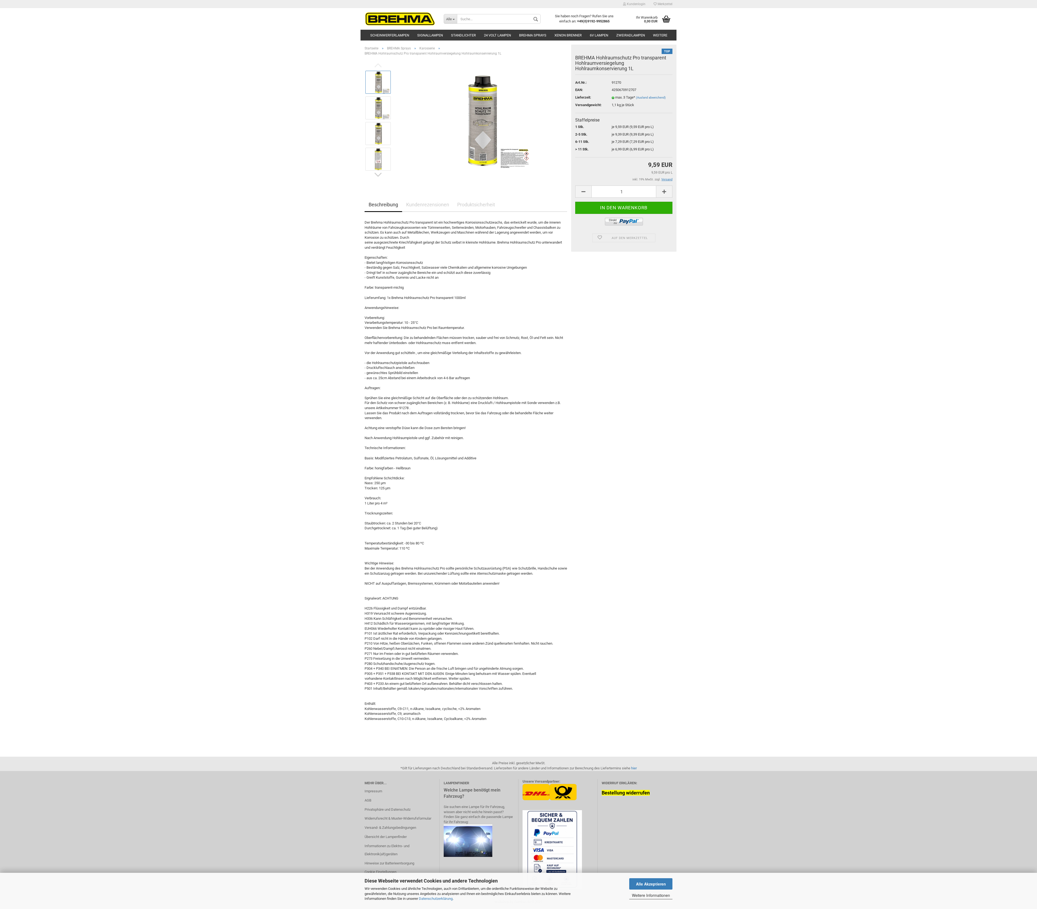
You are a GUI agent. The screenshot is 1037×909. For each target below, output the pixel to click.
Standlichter (463, 35)
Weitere (660, 35)
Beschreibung (383, 204)
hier (634, 768)
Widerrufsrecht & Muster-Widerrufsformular (398, 818)
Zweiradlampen (630, 35)
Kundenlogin (635, 4)
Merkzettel (664, 4)
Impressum (373, 791)
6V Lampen (599, 35)
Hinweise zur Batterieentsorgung (389, 863)
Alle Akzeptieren (651, 884)
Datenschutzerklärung (436, 899)
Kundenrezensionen (427, 204)
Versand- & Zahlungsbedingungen (390, 828)
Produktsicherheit (476, 204)
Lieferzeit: (583, 97)
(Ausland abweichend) (651, 97)
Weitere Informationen (651, 895)
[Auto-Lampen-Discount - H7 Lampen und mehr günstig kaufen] (400, 19)
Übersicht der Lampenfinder (386, 837)
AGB (368, 800)
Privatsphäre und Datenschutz (387, 809)
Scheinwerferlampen (389, 35)
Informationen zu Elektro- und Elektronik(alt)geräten (387, 850)
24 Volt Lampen (497, 35)
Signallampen (430, 35)
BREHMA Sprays (532, 35)
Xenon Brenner (568, 35)
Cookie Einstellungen (380, 872)
